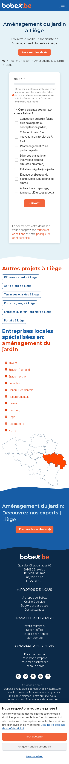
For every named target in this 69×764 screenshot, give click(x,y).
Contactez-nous (34, 609)
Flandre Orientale (18, 396)
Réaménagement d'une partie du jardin (34, 148)
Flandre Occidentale (20, 390)
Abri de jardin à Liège (17, 286)
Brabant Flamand (19, 369)
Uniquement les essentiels (34, 746)
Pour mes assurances (34, 662)
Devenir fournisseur (34, 626)
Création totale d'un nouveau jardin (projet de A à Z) (36, 137)
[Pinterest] (40, 676)
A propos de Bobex (34, 597)
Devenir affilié (34, 629)
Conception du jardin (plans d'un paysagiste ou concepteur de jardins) (36, 123)
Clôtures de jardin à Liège (20, 277)
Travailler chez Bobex (34, 634)
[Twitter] (25, 676)
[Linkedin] (48, 676)
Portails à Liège (14, 320)
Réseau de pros (34, 666)
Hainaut (13, 403)
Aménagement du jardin (49, 60)
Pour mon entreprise (34, 658)
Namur (12, 430)
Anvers (12, 363)
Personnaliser (34, 756)
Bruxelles (14, 383)
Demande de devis (33, 529)
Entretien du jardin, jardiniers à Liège (27, 312)
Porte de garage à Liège (19, 303)
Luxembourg (16, 423)
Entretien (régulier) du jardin (37, 169)
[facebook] (18, 676)
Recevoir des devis (34, 52)
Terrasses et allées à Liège (21, 294)
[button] (63, 5)
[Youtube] (33, 676)
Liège (11, 417)
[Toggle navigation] (63, 5)
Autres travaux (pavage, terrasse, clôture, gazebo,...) (37, 190)
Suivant (34, 203)
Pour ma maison (20, 60)
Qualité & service (34, 601)
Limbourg (14, 410)
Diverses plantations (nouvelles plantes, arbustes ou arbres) (33, 160)
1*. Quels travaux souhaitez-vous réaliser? (33, 111)
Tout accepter (34, 736)
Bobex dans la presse (34, 605)
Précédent (34, 214)
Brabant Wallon (17, 376)
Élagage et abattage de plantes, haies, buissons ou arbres (37, 179)
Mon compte (35, 637)
